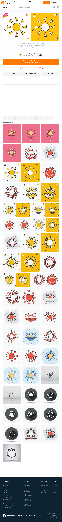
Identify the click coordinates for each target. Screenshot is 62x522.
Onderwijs (5, 494)
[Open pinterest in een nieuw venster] (26, 515)
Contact (43, 487)
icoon (24, 117)
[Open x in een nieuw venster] (31, 515)
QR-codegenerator (8, 506)
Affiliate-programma (27, 490)
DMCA (25, 487)
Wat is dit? (17, 79)
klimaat (32, 117)
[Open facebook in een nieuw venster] (19, 515)
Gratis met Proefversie (31, 61)
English (55, 485)
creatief (40, 117)
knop (18, 117)
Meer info (6, 82)
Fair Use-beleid (53, 517)
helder (11, 117)
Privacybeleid (55, 516)
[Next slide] (55, 117)
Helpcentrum (44, 485)
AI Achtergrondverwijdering (9, 503)
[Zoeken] (54, 7)
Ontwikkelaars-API (7, 496)
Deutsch (55, 492)
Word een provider (43, 492)
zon (5, 117)
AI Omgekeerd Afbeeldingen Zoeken (8, 499)
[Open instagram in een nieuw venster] (21, 515)
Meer (6, 3)
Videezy (5, 489)
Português (55, 489)
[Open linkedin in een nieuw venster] (24, 515)
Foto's (16, 2)
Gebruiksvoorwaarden (45, 516)
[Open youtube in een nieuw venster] (34, 515)
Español (55, 487)
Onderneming (6, 492)
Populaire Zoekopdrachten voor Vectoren (28, 495)
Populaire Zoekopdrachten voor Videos (28, 505)
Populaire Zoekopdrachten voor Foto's (28, 500)
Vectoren (7, 2)
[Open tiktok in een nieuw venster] (29, 515)
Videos (23, 2)
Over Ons (43, 489)
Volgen (40, 55)
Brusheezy (5, 485)
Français (55, 494)
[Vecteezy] (2, 2)
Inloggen (53, 2)
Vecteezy (5, 487)
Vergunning (27, 485)
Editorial (31, 2)
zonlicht (48, 117)
